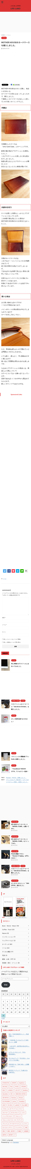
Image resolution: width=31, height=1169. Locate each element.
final (11, 1086)
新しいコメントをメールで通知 (12, 639)
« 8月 (3, 1018)
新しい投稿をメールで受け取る (12, 642)
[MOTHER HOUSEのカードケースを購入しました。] (17, 571)
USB (3, 1105)
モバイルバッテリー (7, 1127)
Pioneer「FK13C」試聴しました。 (16, 777)
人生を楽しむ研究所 (15, 1164)
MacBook (25, 1090)
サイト (4, 632)
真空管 (4, 1135)
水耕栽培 (26, 1131)
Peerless (13, 1097)
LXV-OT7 (17, 1090)
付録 (26, 1127)
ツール (4, 578)
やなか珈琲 (24, 1105)
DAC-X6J (4, 1086)
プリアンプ (19, 1120)
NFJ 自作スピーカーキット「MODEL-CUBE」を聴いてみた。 (20, 826)
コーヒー (20, 1109)
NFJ (12, 1094)
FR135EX (23, 1086)
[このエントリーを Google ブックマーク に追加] (11, 85)
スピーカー (5, 1112)
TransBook (21, 1101)
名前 (4, 617)
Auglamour (22, 1082)
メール (4, 624)
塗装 (3, 1131)
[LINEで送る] (16, 85)
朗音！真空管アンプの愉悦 (14, 1131)
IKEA (3, 1090)
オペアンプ (12, 1109)
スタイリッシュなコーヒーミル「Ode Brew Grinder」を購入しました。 (20, 706)
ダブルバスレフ (15, 1112)
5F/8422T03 (5, 1082)
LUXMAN (10, 1090)
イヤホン (4, 1109)
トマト (23, 1112)
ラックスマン (18, 1127)
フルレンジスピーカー (8, 1120)
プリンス (4, 1123)
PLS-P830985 (6, 1101)
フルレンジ (18, 1116)
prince (14, 1101)
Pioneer (21, 1097)
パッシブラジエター (7, 1116)
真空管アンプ (12, 1135)
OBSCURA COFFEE (21, 1094)
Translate (16, 1142)
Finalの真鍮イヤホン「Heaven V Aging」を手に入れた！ (20, 856)
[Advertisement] (15, 22)
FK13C (17, 1086)
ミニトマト (24, 1123)
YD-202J (10, 1105)
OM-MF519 (5, 1097)
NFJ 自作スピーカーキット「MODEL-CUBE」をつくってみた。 (20, 841)
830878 (14, 1082)
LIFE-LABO (15, 8)
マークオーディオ (14, 1123)
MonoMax (5, 1094)
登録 (5, 985)
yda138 (17, 1105)
